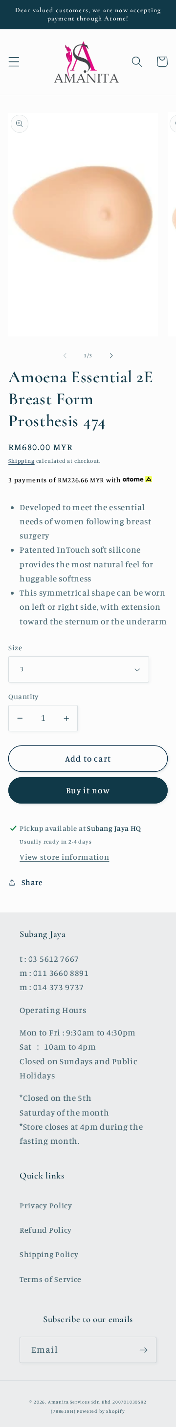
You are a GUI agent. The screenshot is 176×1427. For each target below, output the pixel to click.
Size (15, 647)
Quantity (23, 696)
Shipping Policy (49, 1254)
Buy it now (88, 790)
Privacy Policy (46, 1205)
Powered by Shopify (101, 1411)
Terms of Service (51, 1279)
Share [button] (32, 882)
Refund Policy (46, 1230)
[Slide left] (65, 355)
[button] (13, 61)
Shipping (21, 460)
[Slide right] (111, 355)
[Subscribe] (143, 1350)
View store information (64, 857)
